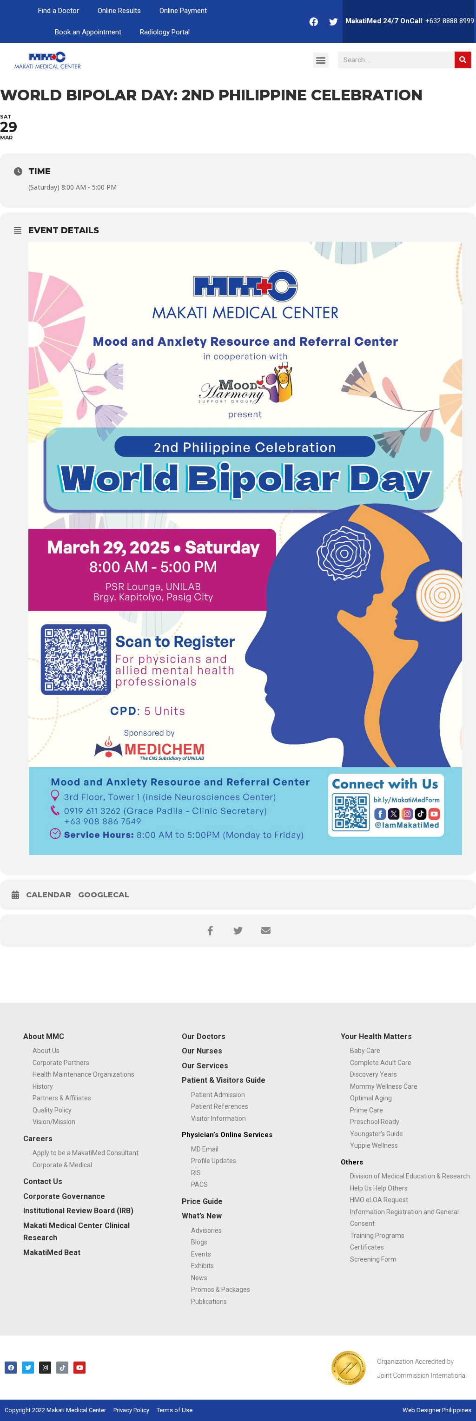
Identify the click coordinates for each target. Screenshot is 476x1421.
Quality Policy (52, 1110)
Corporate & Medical (62, 1165)
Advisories (206, 1230)
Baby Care (365, 1050)
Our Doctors (203, 1036)
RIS (196, 1173)
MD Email (204, 1149)
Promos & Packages (220, 1289)
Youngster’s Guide (376, 1134)
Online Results (119, 11)
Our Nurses (202, 1050)
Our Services (205, 1065)
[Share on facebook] (210, 930)
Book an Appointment (88, 32)
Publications (209, 1301)
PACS (199, 1184)
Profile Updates (213, 1160)
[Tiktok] (62, 1368)
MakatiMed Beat (51, 1252)
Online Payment (183, 11)
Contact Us (42, 1181)
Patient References (219, 1106)
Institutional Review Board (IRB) (78, 1210)
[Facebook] (314, 21)
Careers (38, 1138)
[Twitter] (334, 21)
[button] (321, 60)
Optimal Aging (371, 1098)
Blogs (199, 1242)
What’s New (202, 1215)
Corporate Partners (61, 1062)
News (199, 1278)
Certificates (367, 1247)
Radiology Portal (165, 32)
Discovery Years (373, 1074)
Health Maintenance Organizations (83, 1074)
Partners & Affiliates (62, 1098)
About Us (46, 1050)
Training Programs (377, 1235)
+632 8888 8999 (449, 21)
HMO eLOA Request (379, 1200)
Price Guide (202, 1201)
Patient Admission (218, 1095)
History (43, 1086)
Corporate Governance (64, 1196)
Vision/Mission (54, 1121)
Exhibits (202, 1266)
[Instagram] (45, 1368)
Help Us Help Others (379, 1188)
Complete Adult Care (380, 1062)
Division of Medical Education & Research (410, 1176)
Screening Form (373, 1259)
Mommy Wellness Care (383, 1086)
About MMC (43, 1036)
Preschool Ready (374, 1121)
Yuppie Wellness (374, 1145)
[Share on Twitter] (238, 930)
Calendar (48, 894)
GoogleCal (103, 894)
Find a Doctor (58, 11)
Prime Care (366, 1110)
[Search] (463, 60)
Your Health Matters (376, 1036)
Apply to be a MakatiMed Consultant (86, 1153)
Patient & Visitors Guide (223, 1080)
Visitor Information (218, 1118)
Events (201, 1254)
